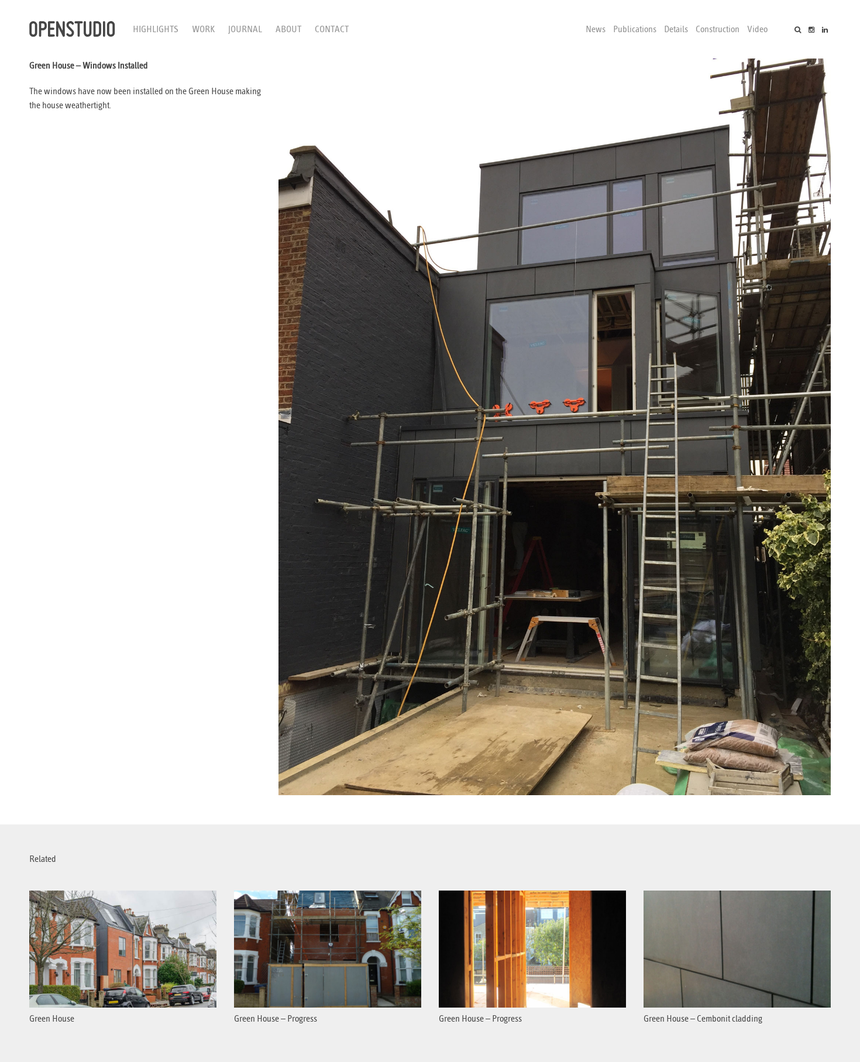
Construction (717, 29)
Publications (634, 29)
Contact (332, 29)
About (288, 29)
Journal (245, 29)
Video (757, 29)
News (596, 29)
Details (676, 29)
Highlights (155, 29)
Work (203, 29)
